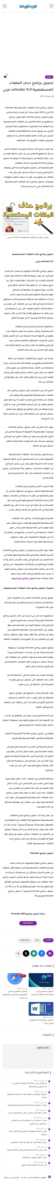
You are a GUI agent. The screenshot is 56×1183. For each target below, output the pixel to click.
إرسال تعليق (43, 1048)
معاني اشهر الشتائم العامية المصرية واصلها (27, 1105)
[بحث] (5, 6)
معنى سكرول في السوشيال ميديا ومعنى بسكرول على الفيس (29, 1122)
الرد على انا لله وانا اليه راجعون (34, 1165)
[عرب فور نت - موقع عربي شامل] (28, 6)
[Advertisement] (28, 45)
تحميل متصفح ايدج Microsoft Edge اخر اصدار (42, 993)
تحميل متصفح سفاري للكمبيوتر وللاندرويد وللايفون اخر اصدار (15, 995)
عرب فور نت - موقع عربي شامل (17, 1178)
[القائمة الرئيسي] (51, 6)
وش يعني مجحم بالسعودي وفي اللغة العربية (27, 1150)
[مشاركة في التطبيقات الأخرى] (18, 953)
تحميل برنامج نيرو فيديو (24, 578)
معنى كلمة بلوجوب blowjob (35, 1158)
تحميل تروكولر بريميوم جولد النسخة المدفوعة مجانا (27, 1096)
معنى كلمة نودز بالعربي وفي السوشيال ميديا (27, 1113)
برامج (49, 77)
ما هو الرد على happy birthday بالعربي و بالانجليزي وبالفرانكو (29, 1085)
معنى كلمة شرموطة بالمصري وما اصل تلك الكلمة (28, 1133)
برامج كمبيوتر (25, 940)
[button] (41, 953)
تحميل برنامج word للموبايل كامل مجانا (41, 1022)
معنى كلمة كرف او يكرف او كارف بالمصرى (29, 1143)
